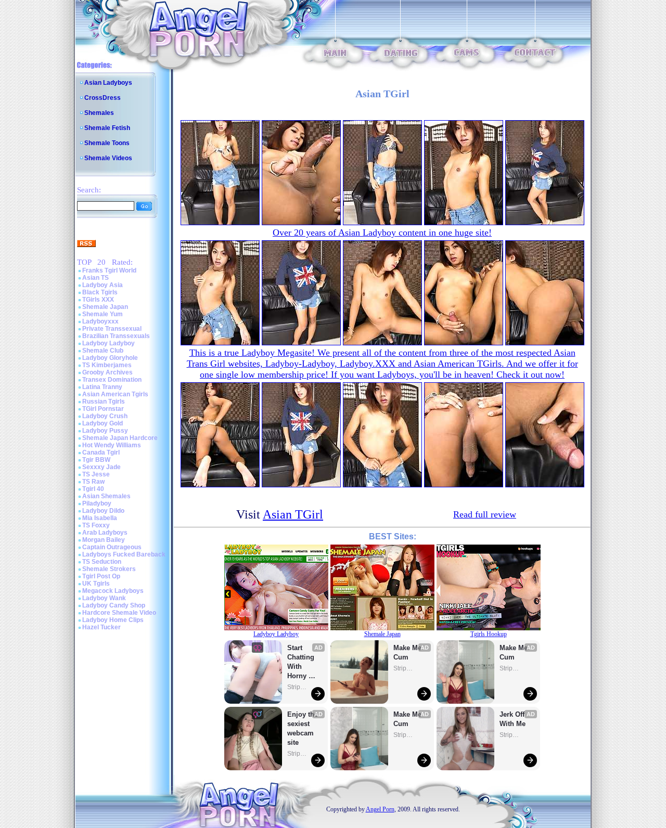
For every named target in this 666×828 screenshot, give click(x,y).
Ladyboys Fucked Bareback (123, 554)
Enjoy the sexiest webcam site (302, 728)
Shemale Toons (107, 143)
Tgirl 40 (93, 489)
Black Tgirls (100, 292)
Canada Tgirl (101, 452)
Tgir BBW (96, 459)
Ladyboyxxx (100, 321)
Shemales (99, 113)
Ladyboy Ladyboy (108, 343)
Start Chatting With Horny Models (301, 662)
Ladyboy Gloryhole (110, 357)
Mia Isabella (99, 518)
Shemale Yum (102, 314)
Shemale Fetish (107, 128)
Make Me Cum (408, 652)
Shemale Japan (105, 306)
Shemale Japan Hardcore (120, 438)
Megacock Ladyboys (113, 590)
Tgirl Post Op (101, 576)
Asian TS (95, 277)
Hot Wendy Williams (111, 445)
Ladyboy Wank (104, 598)
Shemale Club (102, 350)
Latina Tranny (102, 387)
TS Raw (93, 481)
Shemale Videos (108, 158)
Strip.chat (297, 687)
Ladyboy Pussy (105, 430)
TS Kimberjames (107, 365)
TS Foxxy (96, 525)
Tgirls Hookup (488, 634)
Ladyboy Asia (102, 285)
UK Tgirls (96, 583)
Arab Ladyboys (104, 532)
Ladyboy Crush (104, 416)
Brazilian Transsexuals (116, 336)
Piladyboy (96, 503)
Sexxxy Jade (101, 467)
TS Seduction (101, 561)
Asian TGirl (293, 514)
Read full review (484, 514)
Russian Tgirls (103, 401)
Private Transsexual (112, 328)
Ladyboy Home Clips (113, 620)
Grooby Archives (107, 372)
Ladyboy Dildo (103, 510)
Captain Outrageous (112, 547)
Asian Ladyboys (108, 82)
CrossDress (102, 97)
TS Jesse (96, 474)
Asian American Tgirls (115, 394)
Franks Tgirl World (109, 270)
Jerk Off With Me (513, 719)
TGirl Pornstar (103, 408)
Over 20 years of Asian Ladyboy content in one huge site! (382, 232)
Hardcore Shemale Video (119, 612)
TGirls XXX (98, 299)
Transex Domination (112, 379)
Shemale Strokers (109, 569)
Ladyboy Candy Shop (113, 605)
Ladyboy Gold (102, 423)
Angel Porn (380, 809)
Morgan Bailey (103, 540)
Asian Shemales (106, 496)
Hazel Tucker (101, 627)
